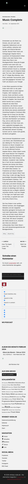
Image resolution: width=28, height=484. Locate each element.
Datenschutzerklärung (9, 420)
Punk (12, 404)
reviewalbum (6, 16)
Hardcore (16, 391)
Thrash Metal (15, 412)
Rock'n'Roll (13, 407)
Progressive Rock (20, 401)
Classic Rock (17, 387)
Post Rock (10, 399)
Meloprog (7, 396)
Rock (7, 406)
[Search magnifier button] (4, 284)
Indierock (20, 394)
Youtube (4, 458)
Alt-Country (5, 382)
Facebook (5, 455)
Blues (18, 385)
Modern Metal (19, 396)
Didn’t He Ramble (23, 244)
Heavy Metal (10, 394)
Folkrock (22, 389)
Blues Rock (10, 387)
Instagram (5, 463)
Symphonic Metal (6, 412)
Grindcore (8, 391)
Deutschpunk (8, 389)
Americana (4, 385)
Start (3, 428)
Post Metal (5, 399)
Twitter (4, 461)
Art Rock (8, 385)
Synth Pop (11, 233)
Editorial (4, 423)
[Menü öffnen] (24, 6)
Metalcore (13, 396)
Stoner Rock (18, 409)
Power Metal (16, 399)
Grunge (11, 391)
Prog (22, 399)
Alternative (11, 382)
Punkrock (18, 404)
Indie (16, 394)
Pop (4, 233)
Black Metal (14, 385)
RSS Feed (5, 466)
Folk (19, 389)
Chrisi (6, 23)
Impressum (5, 425)
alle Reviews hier (14, 364)
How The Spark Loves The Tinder (7, 245)
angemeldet (12, 263)
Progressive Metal (8, 401)
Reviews (13, 16)
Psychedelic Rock (6, 404)
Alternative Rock (20, 382)
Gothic (3, 391)
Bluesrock (5, 387)
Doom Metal (14, 389)
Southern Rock (12, 409)
